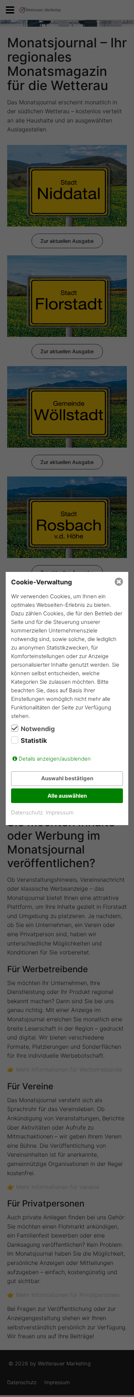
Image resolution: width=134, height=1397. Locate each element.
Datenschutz (27, 812)
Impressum (60, 812)
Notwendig (38, 729)
